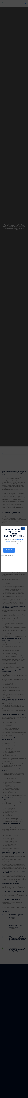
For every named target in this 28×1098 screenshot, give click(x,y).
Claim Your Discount (9, 550)
